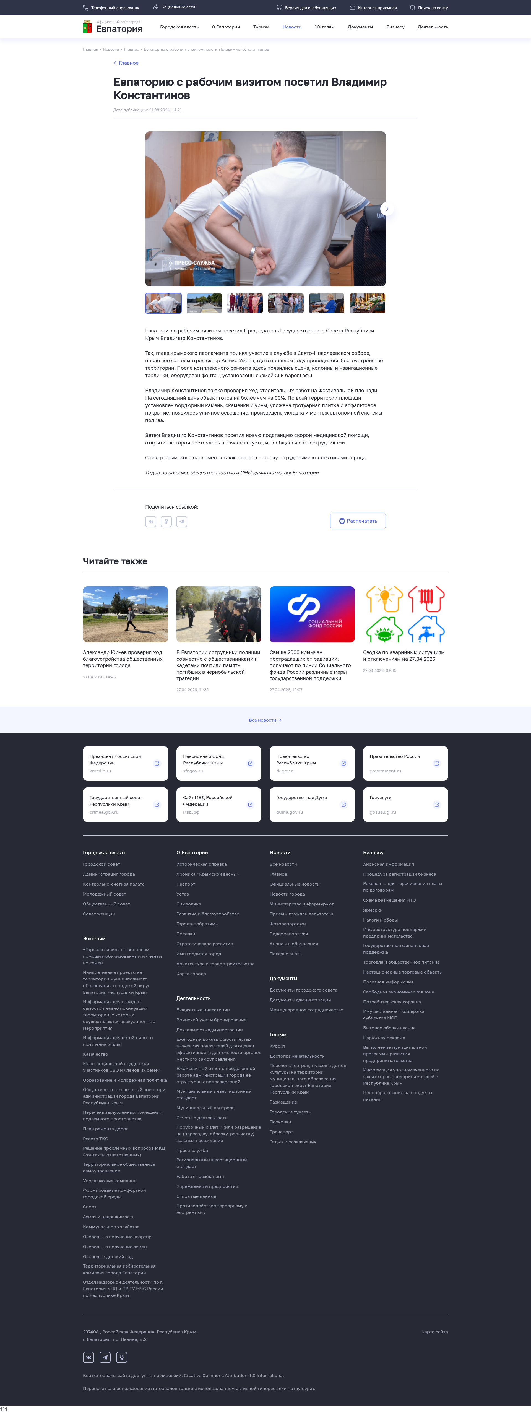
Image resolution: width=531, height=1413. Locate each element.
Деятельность (433, 27)
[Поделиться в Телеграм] (181, 522)
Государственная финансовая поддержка (396, 949)
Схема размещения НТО (389, 900)
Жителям (325, 27)
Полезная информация (388, 982)
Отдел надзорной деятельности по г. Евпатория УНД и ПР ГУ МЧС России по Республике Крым (123, 1288)
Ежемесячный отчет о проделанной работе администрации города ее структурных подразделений (215, 1075)
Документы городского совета (303, 990)
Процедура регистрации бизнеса (399, 874)
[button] (387, 209)
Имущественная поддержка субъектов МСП (394, 1014)
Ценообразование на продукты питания (397, 1096)
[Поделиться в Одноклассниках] (166, 522)
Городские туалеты (291, 1112)
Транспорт (281, 1131)
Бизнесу (395, 27)
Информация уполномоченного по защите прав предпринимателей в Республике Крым (401, 1076)
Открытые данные (196, 1196)
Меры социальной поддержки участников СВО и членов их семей (121, 1067)
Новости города (287, 894)
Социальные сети (178, 6)
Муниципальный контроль (205, 1107)
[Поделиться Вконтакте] (150, 522)
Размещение (283, 1102)
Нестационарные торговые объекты (403, 972)
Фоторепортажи (288, 924)
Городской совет (101, 864)
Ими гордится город (198, 953)
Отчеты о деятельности (202, 1117)
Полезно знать (285, 953)
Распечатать (362, 521)
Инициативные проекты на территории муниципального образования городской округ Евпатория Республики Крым (116, 982)
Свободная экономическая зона (398, 992)
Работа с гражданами (200, 1176)
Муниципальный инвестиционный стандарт (214, 1094)
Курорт (277, 1046)
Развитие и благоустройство (208, 914)
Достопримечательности (297, 1056)
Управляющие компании (110, 1180)
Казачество (95, 1054)
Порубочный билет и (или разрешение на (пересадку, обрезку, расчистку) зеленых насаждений (218, 1133)
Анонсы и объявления (294, 943)
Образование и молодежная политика (125, 1080)
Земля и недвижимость (108, 1216)
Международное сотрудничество (306, 1010)
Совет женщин (99, 914)
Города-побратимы (197, 924)
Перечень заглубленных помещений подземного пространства (122, 1115)
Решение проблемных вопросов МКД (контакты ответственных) (124, 1151)
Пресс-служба (192, 1150)
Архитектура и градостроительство (215, 963)
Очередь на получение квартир (117, 1236)
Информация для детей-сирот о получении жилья (118, 1041)
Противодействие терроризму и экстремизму (212, 1209)
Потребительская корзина (392, 1002)
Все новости (262, 720)
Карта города (191, 973)
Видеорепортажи (289, 933)
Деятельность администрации (209, 1029)
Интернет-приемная (377, 7)
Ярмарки (373, 910)
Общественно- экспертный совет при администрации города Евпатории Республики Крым (124, 1096)
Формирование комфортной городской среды (114, 1193)
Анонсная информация (388, 864)
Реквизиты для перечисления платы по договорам (402, 887)
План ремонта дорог (105, 1128)
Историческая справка (201, 864)
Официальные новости (295, 884)
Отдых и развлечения (293, 1141)
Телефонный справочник (115, 7)
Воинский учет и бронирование (211, 1019)
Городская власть (179, 27)
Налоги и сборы (380, 920)
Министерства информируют (302, 904)
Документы (360, 27)
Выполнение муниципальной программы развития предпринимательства (395, 1053)
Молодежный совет (104, 894)
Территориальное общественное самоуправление (119, 1167)
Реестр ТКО (95, 1138)
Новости (292, 27)
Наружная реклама (384, 1037)
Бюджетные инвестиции (203, 1010)
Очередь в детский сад (108, 1256)
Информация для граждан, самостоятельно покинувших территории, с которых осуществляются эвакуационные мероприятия (119, 1015)
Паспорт (185, 884)
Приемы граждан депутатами (302, 914)
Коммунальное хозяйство (111, 1226)
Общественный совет (106, 904)
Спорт (90, 1206)
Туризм (261, 27)
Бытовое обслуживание (389, 1028)
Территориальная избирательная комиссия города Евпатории (119, 1269)
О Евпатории (226, 27)
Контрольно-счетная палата (114, 884)
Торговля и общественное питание (401, 962)
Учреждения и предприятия (207, 1186)
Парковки (280, 1122)
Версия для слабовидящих (310, 7)
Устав (182, 894)
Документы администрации (300, 1000)
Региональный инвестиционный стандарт (211, 1163)
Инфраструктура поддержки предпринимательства (394, 933)
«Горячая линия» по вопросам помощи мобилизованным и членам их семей (122, 956)
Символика (188, 904)
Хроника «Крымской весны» (207, 874)
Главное (129, 63)
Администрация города (109, 874)
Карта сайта (434, 1331)
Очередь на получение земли (115, 1246)
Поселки (185, 933)
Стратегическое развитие (204, 943)
